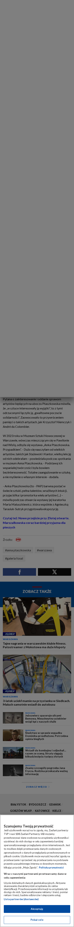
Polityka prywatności (51, 867)
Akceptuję (37, 908)
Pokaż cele (37, 919)
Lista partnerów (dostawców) (21, 899)
